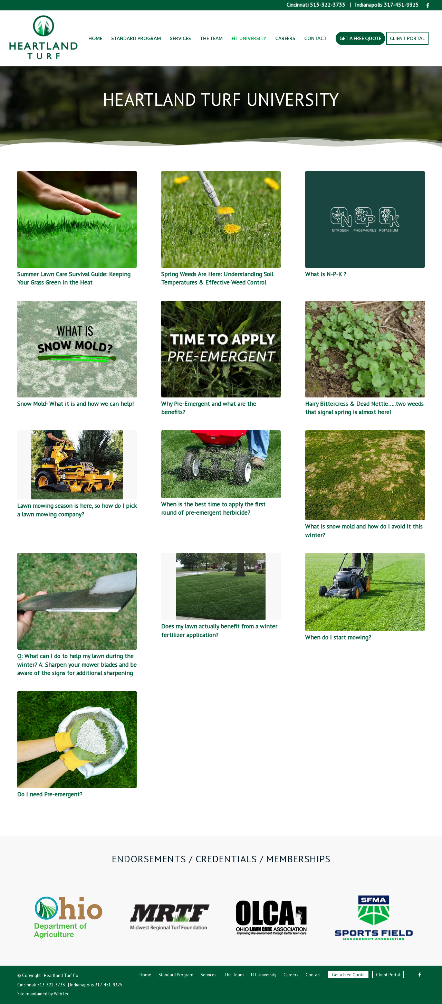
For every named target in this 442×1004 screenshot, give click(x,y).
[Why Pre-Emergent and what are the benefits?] (221, 349)
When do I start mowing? (338, 637)
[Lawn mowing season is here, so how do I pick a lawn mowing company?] (77, 464)
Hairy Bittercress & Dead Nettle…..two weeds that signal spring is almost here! (364, 408)
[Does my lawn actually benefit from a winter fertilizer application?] (221, 586)
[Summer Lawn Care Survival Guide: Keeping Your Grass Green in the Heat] (77, 219)
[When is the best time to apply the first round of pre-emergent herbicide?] (221, 464)
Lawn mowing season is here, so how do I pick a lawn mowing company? (77, 509)
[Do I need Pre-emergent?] (77, 739)
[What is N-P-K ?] (365, 219)
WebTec (61, 994)
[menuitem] (95, 38)
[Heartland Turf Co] (43, 38)
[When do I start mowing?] (365, 592)
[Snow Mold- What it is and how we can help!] (77, 349)
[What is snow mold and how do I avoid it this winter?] (365, 475)
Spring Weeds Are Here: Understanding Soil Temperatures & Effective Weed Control (217, 278)
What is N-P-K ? (325, 274)
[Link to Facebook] (428, 5)
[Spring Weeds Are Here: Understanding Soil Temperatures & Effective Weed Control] (221, 219)
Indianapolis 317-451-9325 (387, 4)
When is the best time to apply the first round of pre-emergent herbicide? (213, 508)
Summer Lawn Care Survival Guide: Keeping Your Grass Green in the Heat (74, 278)
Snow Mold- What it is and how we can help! (75, 403)
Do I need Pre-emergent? (50, 794)
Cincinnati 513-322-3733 (316, 4)
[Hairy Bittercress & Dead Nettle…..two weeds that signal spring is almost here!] (365, 349)
